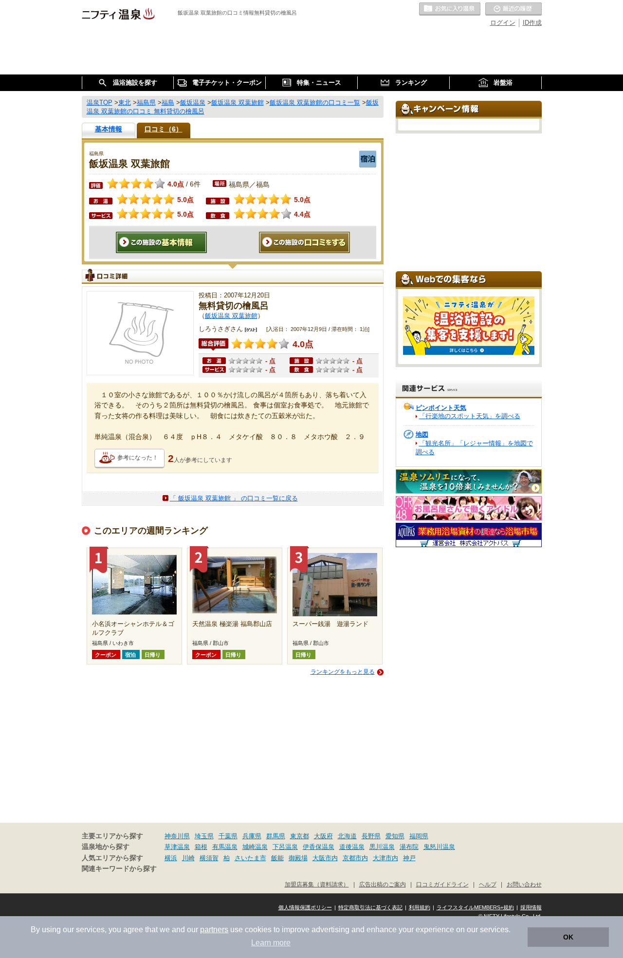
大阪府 (323, 836)
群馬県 (275, 836)
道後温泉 (352, 846)
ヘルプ (487, 884)
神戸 (409, 858)
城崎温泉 (255, 846)
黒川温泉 (382, 846)
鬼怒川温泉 (439, 846)
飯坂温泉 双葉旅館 (231, 315)
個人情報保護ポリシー (305, 907)
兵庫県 (251, 836)
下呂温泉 (285, 846)
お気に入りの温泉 (449, 9)
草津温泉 (177, 846)
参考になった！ (137, 457)
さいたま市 (250, 858)
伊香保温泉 (318, 846)
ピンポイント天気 (441, 407)
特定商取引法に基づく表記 (370, 907)
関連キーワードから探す (119, 868)
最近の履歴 (513, 9)
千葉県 (228, 836)
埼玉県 (204, 836)
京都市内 (355, 858)
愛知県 (394, 836)
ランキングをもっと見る (343, 671)
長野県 (371, 836)
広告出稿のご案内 (382, 884)
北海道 (347, 836)
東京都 (299, 836)
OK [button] (568, 937)
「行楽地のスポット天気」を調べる (469, 416)
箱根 (201, 846)
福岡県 (418, 836)
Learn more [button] (271, 943)
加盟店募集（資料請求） (317, 884)
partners (214, 929)
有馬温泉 (225, 846)
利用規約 (419, 907)
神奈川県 (177, 836)
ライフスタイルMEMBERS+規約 (475, 907)
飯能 (277, 858)
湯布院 (409, 846)
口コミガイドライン (442, 884)
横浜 (171, 858)
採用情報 (531, 907)
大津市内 (385, 858)
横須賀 (209, 858)
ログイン (502, 22)
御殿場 (298, 858)
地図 (422, 434)
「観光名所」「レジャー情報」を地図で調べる (474, 448)
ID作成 (532, 22)
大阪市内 (325, 858)
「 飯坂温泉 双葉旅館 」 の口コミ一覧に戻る (234, 498)
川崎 (188, 858)
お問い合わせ (524, 884)
